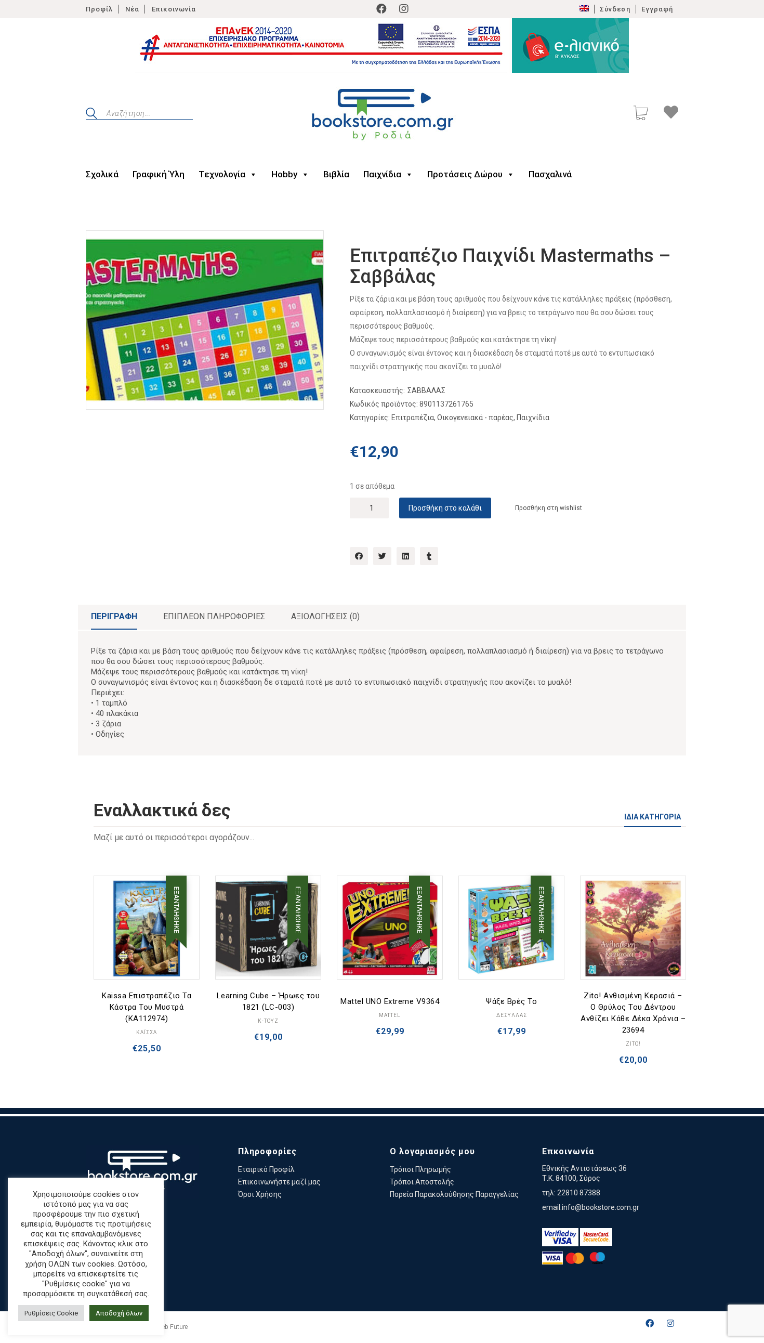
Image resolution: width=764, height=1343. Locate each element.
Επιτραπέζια (412, 417)
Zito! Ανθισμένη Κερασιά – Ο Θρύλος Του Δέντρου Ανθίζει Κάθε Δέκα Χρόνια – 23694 (633, 1013)
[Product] (146, 928)
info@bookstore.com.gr (600, 1207)
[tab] (114, 617)
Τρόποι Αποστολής (422, 1182)
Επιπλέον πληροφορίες (214, 616)
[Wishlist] (671, 114)
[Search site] (91, 115)
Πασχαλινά (550, 174)
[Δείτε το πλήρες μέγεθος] (102, 247)
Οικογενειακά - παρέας (475, 417)
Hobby (284, 174)
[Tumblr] (429, 556)
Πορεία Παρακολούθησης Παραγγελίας (454, 1194)
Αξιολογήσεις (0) (325, 616)
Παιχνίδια (382, 174)
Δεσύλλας (511, 1015)
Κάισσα (146, 1032)
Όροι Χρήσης (260, 1194)
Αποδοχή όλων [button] (119, 1313)
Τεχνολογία (222, 174)
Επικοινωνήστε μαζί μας (279, 1182)
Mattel (390, 1015)
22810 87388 (578, 1193)
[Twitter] (382, 556)
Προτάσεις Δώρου (465, 174)
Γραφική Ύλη (159, 174)
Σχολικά (102, 174)
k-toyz (268, 1021)
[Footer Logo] (142, 1172)
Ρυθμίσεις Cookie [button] (51, 1313)
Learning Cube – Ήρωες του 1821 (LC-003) (268, 1001)
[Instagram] (404, 9)
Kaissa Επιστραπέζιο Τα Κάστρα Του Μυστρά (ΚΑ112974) (146, 1007)
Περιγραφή (114, 616)
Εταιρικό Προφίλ (266, 1169)
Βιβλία (336, 174)
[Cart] (641, 114)
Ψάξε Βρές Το (511, 1001)
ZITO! (633, 1044)
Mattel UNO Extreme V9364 (389, 1001)
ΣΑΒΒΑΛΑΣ (426, 390)
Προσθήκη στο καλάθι (445, 508)
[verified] (560, 1237)
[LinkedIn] (406, 556)
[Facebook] (381, 9)
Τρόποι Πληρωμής (420, 1169)
